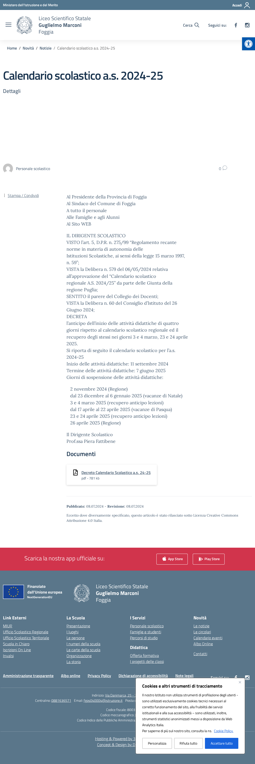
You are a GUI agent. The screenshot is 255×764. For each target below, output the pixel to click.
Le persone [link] (75, 638)
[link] (248, 43)
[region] (190, 716)
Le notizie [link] (201, 626)
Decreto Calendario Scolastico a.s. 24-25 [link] (116, 472)
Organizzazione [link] (79, 656)
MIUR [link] (7, 626)
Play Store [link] (212, 558)
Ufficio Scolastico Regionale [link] (25, 632)
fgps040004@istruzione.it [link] (103, 700)
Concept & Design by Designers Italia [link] (127, 745)
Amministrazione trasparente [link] (28, 676)
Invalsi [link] (8, 656)
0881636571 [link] (61, 700)
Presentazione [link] (78, 626)
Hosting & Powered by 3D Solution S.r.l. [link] (127, 739)
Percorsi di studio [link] (144, 638)
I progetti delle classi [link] (147, 661)
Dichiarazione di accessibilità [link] (143, 676)
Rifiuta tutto (188, 743)
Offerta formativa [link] (144, 655)
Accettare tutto (222, 743)
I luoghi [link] (72, 632)
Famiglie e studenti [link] (145, 632)
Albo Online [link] (203, 644)
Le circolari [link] (202, 632)
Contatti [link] (200, 654)
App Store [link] (175, 558)
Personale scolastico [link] (147, 626)
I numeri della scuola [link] (83, 644)
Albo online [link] (70, 676)
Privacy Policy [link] (99, 676)
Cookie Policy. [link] (223, 730)
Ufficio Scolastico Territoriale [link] (26, 638)
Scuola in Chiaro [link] (16, 644)
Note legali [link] (184, 676)
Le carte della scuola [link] (83, 650)
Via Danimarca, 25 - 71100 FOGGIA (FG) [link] (134, 695)
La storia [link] (73, 662)
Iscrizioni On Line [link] (17, 650)
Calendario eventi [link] (207, 638)
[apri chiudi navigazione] (8, 25)
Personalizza (157, 743)
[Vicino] (240, 682)
